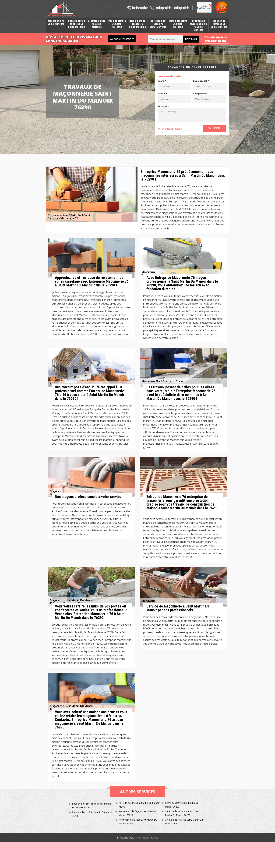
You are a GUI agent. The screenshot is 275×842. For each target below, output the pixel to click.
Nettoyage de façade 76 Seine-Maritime (157, 23)
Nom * (162, 80)
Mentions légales (148, 837)
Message (163, 105)
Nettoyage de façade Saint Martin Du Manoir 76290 (138, 821)
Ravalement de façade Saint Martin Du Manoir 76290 (138, 813)
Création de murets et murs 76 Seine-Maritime (198, 25)
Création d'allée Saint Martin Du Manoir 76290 (92, 814)
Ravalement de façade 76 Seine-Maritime (137, 23)
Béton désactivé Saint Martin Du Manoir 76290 (181, 804)
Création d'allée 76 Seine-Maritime (97, 23)
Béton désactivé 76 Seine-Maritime (178, 23)
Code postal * (201, 80)
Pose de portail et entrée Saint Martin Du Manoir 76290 (91, 805)
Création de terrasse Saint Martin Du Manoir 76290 (184, 821)
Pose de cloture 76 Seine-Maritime (117, 23)
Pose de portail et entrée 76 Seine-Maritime (76, 23)
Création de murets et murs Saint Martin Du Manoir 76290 (182, 813)
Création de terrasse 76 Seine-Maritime (219, 23)
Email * (162, 93)
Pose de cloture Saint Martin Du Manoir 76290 (139, 804)
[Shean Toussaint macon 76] (61, 9)
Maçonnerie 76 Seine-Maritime (56, 22)
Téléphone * (200, 93)
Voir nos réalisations (122, 39)
